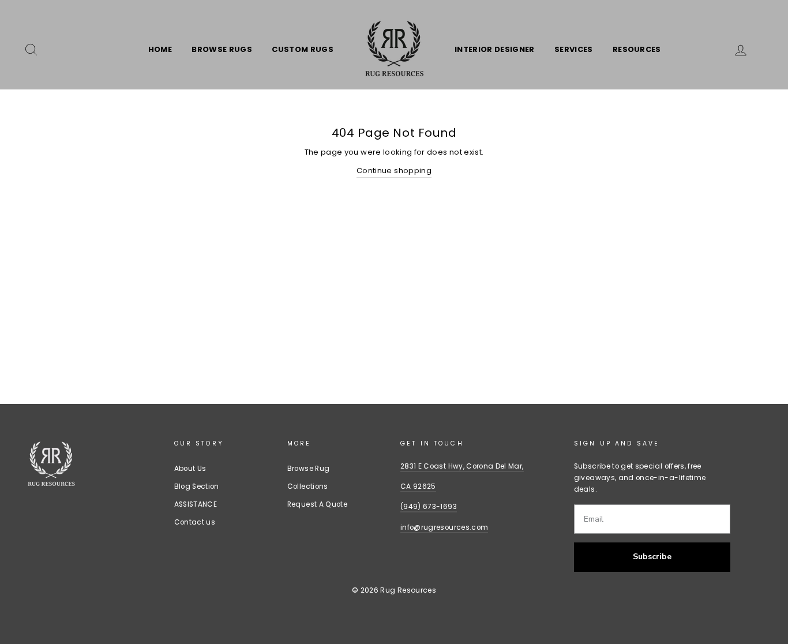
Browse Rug (308, 468)
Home (160, 49)
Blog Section (196, 486)
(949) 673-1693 (428, 506)
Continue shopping (394, 170)
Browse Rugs (222, 49)
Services (573, 49)
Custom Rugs (302, 49)
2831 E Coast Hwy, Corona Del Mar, (462, 466)
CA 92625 (418, 486)
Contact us (195, 522)
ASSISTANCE (195, 504)
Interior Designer (495, 49)
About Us (190, 468)
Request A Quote (317, 504)
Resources (637, 49)
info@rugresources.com (444, 527)
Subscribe (652, 556)
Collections (307, 486)
